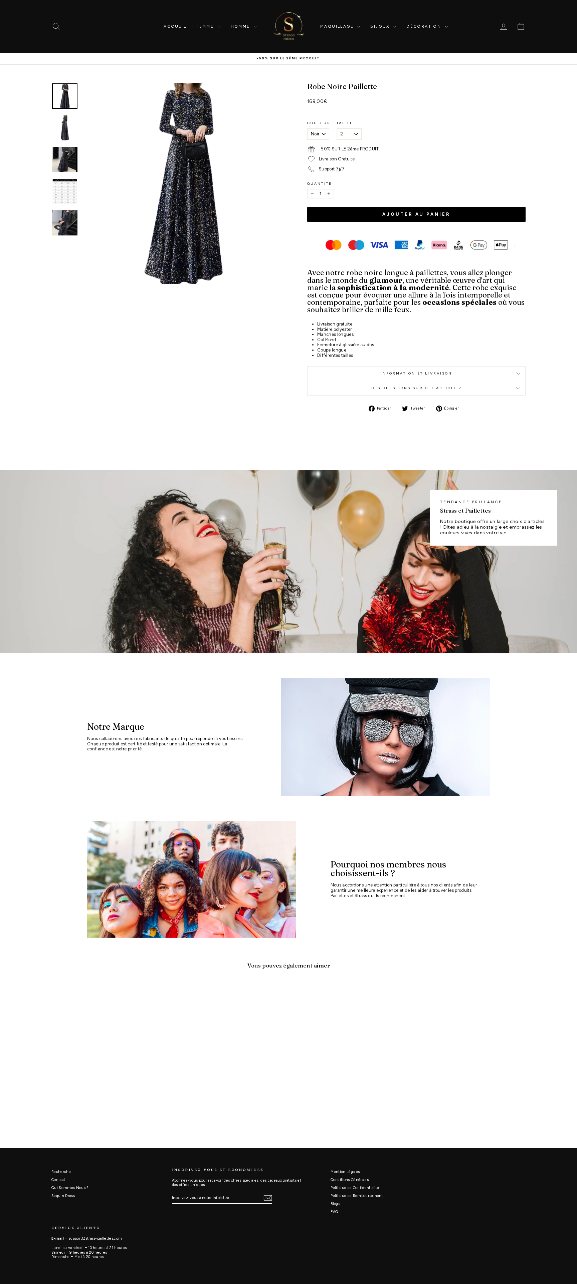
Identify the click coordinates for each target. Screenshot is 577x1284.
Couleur (319, 123)
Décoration (424, 26)
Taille (345, 123)
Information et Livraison (416, 373)
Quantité (319, 184)
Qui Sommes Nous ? (69, 1188)
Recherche (61, 1172)
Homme (241, 26)
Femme (205, 26)
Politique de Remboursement (357, 1196)
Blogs (335, 1204)
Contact (58, 1180)
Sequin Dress (63, 1196)
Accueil (175, 26)
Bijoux (380, 26)
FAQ (334, 1212)
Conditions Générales (350, 1180)
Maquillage (337, 26)
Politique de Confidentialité (355, 1188)
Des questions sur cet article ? (416, 388)
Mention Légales (345, 1172)
